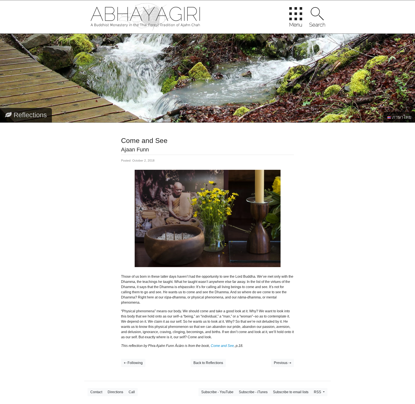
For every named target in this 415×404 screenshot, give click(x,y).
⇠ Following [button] (133, 363)
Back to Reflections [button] (208, 363)
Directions (115, 392)
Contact (96, 392)
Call (132, 392)
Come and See (222, 346)
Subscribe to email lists (290, 392)
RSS (318, 392)
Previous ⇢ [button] (282, 363)
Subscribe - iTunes (253, 392)
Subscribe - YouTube (217, 392)
